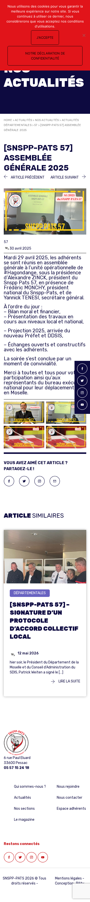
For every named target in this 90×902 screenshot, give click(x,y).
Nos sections (24, 808)
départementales (30, 593)
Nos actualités (47, 120)
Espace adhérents (71, 808)
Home (8, 120)
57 (35, 125)
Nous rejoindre (68, 786)
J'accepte (45, 38)
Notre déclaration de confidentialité (45, 55)
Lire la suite (69, 681)
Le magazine (24, 819)
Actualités (23, 120)
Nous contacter (69, 797)
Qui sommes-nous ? (30, 786)
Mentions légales (68, 878)
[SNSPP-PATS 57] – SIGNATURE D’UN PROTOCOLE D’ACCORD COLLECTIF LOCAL (44, 620)
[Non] (83, 35)
